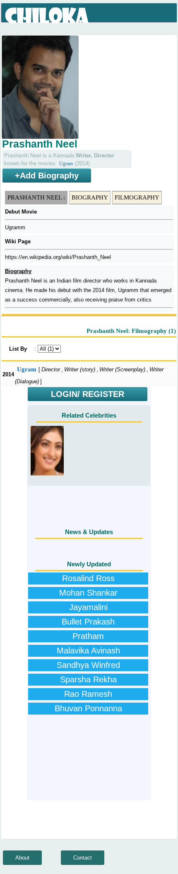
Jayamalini (88, 607)
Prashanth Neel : (36, 197)
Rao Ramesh (88, 693)
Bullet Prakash (88, 621)
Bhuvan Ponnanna (88, 708)
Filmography (137, 197)
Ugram (66, 163)
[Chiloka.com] (47, 16)
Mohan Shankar (88, 592)
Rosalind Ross (88, 578)
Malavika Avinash (88, 650)
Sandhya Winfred (88, 665)
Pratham (88, 636)
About (22, 858)
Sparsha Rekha (88, 679)
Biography (90, 197)
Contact (82, 858)
